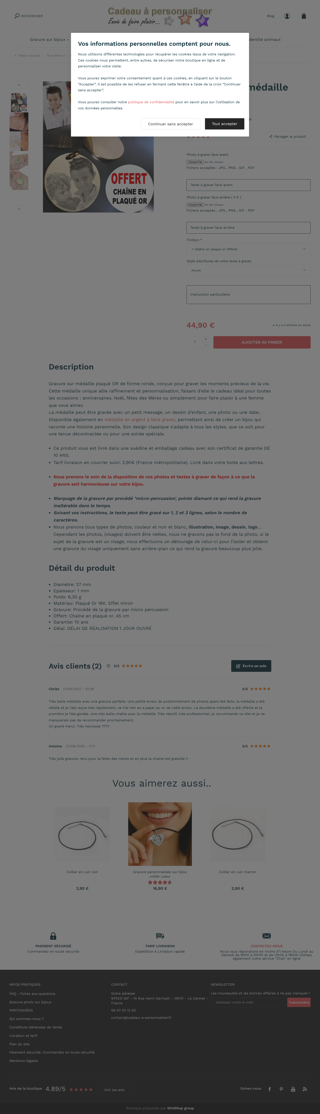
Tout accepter (224, 124)
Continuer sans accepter (170, 124)
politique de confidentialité (151, 102)
